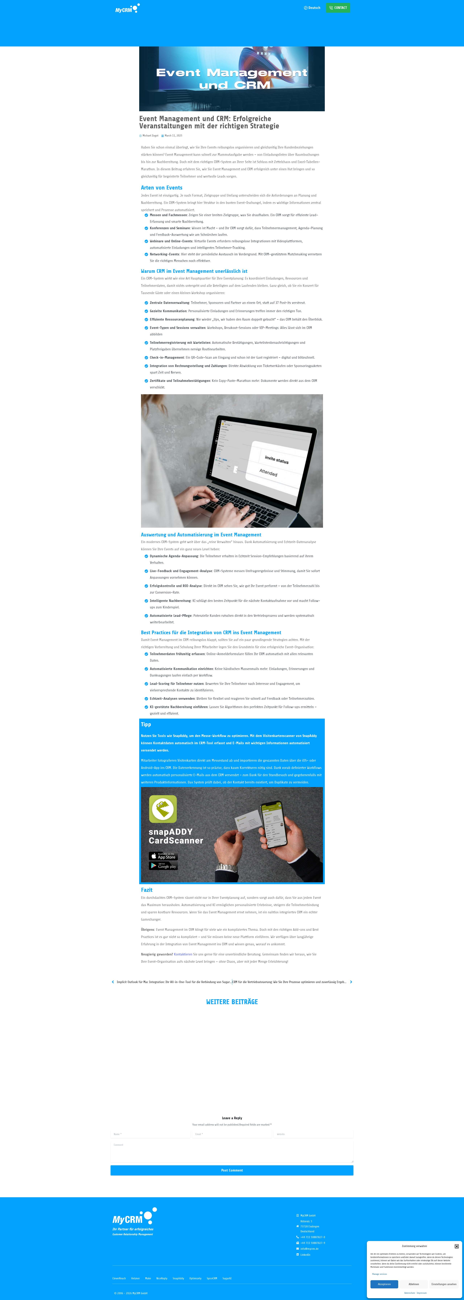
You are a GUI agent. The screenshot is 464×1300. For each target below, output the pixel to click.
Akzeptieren (384, 1284)
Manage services (379, 1274)
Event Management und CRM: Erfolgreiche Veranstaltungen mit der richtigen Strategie (145, 1061)
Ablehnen (414, 1284)
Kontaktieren (183, 954)
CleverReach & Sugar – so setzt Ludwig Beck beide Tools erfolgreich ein (310, 1061)
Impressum (422, 1293)
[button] (457, 1246)
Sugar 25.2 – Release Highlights (219, 1055)
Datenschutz (409, 1293)
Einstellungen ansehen (444, 1284)
